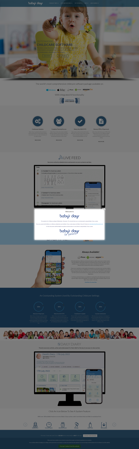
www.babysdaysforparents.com (96, 224)
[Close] (104, 209)
